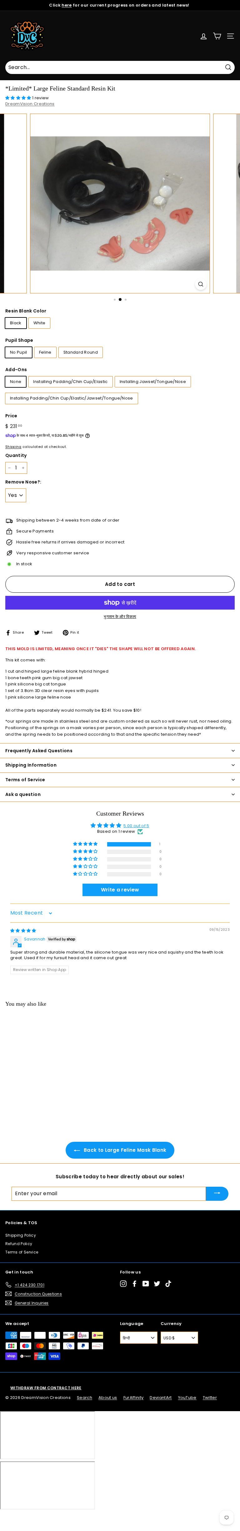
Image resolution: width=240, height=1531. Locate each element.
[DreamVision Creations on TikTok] (168, 1283)
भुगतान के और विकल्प (120, 617)
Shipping (13, 446)
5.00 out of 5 (136, 826)
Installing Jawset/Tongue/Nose (153, 382)
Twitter (210, 1398)
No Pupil (18, 352)
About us (107, 1398)
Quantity (16, 455)
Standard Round (80, 352)
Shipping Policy (20, 1235)
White (39, 323)
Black (16, 323)
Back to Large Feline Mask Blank (124, 1150)
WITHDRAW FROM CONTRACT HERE (46, 1388)
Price (11, 416)
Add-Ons (16, 369)
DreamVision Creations (30, 104)
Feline (45, 352)
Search (84, 1398)
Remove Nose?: (23, 482)
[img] (23, 931)
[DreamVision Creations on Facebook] (134, 1283)
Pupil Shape (19, 340)
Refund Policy (18, 1243)
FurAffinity (133, 1398)
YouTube (187, 1398)
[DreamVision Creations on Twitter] (157, 1283)
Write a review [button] (120, 889)
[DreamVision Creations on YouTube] (145, 1283)
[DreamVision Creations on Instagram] (123, 1283)
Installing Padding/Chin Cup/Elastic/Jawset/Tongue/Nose (71, 398)
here (67, 5)
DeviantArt (161, 1398)
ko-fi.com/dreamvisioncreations (31, 1518)
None (15, 382)
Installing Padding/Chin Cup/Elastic (70, 382)
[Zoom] (201, 284)
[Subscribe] (217, 1194)
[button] (18, 98)
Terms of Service (21, 1252)
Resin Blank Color (26, 311)
